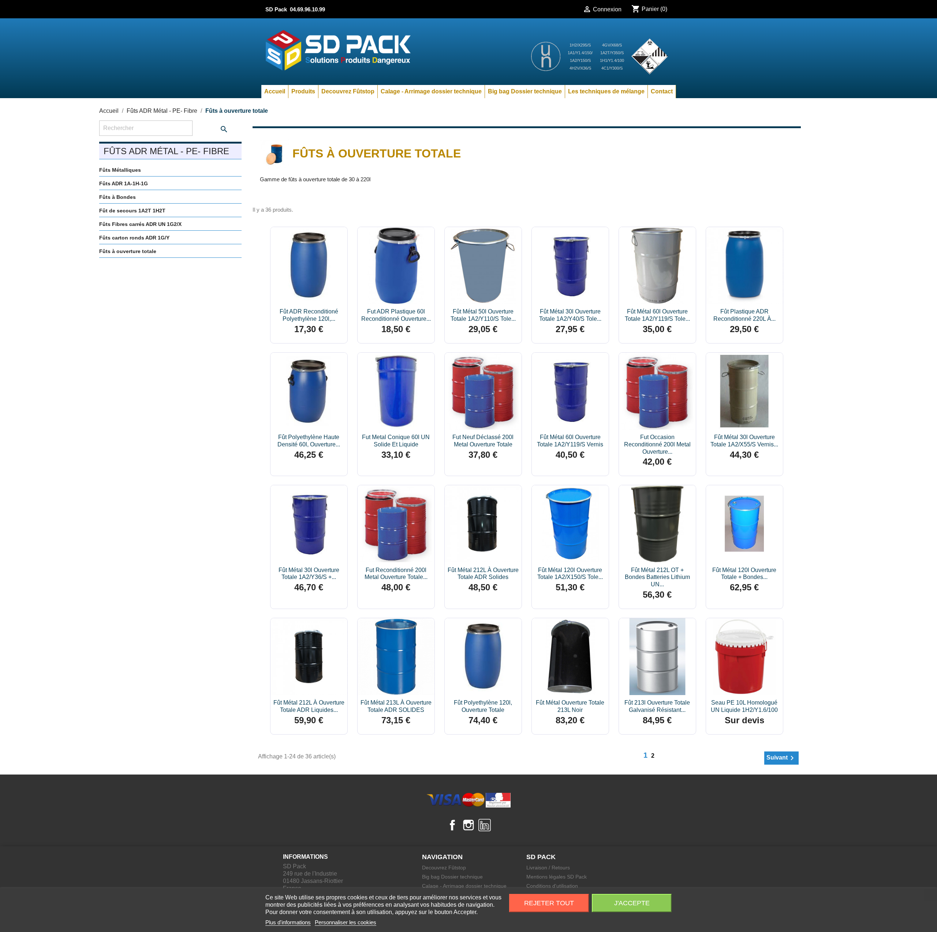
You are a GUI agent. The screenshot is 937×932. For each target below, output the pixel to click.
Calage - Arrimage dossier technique (431, 91)
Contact (662, 91)
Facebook (452, 825)
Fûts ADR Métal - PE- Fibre (166, 151)
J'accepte (632, 903)
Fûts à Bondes (117, 197)
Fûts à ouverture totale (127, 251)
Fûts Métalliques (120, 170)
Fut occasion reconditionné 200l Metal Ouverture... (657, 444)
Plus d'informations (288, 922)
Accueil (274, 91)
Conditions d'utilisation (552, 886)
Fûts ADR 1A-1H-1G (123, 183)
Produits (303, 91)
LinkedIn (484, 825)
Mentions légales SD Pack (556, 877)
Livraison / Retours (548, 867)
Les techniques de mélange (606, 91)
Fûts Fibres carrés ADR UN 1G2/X (140, 224)
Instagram (468, 825)
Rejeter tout (549, 903)
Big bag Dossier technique (525, 91)
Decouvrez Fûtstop (347, 91)
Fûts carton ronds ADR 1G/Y (134, 238)
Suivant (781, 758)
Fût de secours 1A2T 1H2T (132, 210)
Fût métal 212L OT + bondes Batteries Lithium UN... (657, 577)
